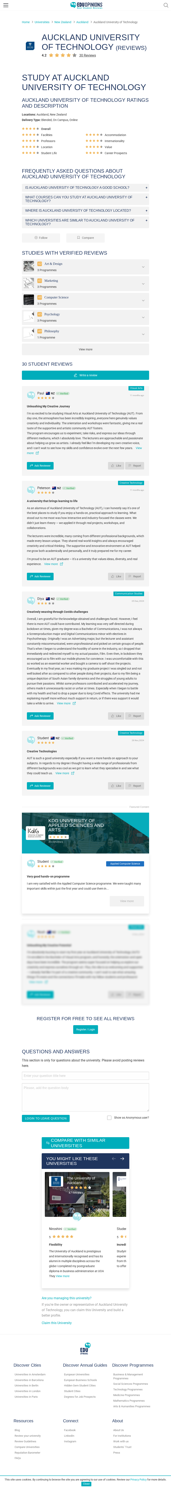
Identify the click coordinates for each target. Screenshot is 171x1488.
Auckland (82, 22)
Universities (42, 22)
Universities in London (27, 1391)
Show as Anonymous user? (131, 1117)
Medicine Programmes (126, 1395)
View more (127, 901)
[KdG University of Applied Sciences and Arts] (35, 833)
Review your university (28, 1435)
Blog (17, 1430)
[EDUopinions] (86, 5)
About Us (118, 1430)
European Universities (76, 1374)
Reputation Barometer (27, 1452)
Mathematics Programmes (129, 1400)
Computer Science (56, 297)
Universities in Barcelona (29, 1380)
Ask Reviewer (42, 465)
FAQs (18, 1458)
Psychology (52, 314)
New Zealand (62, 22)
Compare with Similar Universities (78, 1143)
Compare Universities (27, 1447)
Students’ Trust (122, 1447)
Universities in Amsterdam (30, 1374)
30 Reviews (87, 55)
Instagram (70, 1441)
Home (26, 22)
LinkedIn (69, 1435)
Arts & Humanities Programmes (131, 1406)
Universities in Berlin (26, 1385)
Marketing (51, 280)
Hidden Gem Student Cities (80, 1385)
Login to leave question (46, 1118)
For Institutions (122, 1435)
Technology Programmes (128, 1389)
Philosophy (51, 331)
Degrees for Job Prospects (80, 1396)
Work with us (121, 1441)
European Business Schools (80, 1380)
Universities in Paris (26, 1396)
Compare (87, 238)
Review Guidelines (25, 1441)
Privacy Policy (138, 1479)
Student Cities (72, 1391)
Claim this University (57, 1323)
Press (116, 1452)
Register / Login (85, 1029)
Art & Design (53, 264)
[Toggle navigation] (6, 5)
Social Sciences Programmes (130, 1383)
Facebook (70, 1430)
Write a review (88, 375)
